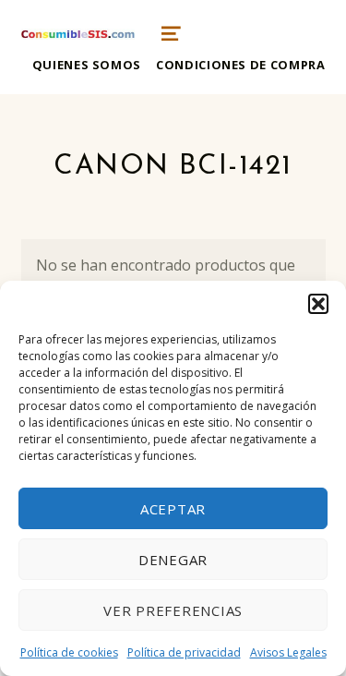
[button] (318, 304)
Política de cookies (69, 652)
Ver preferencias (173, 610)
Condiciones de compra (240, 64)
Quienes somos (86, 64)
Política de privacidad (184, 652)
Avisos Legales (288, 652)
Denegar (173, 559)
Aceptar (173, 509)
